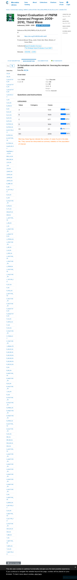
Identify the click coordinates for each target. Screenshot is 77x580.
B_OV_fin (9, 118)
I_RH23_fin (10, 180)
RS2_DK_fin (10, 443)
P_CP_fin (9, 284)
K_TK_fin (9, 209)
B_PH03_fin (10, 127)
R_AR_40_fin (10, 358)
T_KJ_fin (9, 549)
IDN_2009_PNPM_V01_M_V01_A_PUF (48, 9)
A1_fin (8, 73)
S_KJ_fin (9, 510)
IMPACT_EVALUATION (30, 9)
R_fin (8, 367)
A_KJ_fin (9, 103)
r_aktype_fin (10, 346)
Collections (43, 2)
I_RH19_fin (9, 177)
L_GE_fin (9, 247)
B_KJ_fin (9, 112)
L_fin (8, 226)
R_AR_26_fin (10, 355)
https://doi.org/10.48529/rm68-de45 (35, 36)
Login (68, 4)
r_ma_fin (9, 391)
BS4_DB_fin (10, 159)
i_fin (8, 165)
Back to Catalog (14, 563)
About (35, 2)
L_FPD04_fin (10, 239)
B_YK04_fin (10, 143)
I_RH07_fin (9, 171)
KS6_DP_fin (10, 212)
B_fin (8, 109)
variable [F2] (62, 9)
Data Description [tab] (29, 61)
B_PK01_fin (10, 135)
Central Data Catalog (17, 9)
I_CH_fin (9, 162)
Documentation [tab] (43, 61)
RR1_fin (9, 437)
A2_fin (8, 76)
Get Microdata (44, 25)
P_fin (8, 287)
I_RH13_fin (9, 174)
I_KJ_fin (9, 168)
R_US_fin (9, 434)
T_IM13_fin (9, 546)
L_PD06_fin (10, 266)
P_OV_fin (9, 328)
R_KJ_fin (9, 383)
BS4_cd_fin (10, 156)
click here (38, 574)
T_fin (8, 538)
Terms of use (61, 3)
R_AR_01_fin (10, 349)
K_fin (8, 186)
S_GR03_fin (10, 502)
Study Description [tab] (14, 61)
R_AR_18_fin (10, 352)
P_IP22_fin (9, 290)
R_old (8, 394)
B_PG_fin (9, 121)
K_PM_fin (9, 206)
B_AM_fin (9, 106)
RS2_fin (9, 446)
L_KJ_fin (9, 250)
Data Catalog (27, 3)
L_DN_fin (9, 223)
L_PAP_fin (9, 253)
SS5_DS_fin (10, 528)
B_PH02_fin (10, 124)
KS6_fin (9, 215)
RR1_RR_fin (10, 440)
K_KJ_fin (9, 194)
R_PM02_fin (10, 407)
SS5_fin (9, 532)
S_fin (8, 494)
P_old (8, 325)
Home (7, 9)
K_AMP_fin (10, 183)
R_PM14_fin (10, 421)
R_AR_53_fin (10, 364)
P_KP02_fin (10, 322)
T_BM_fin (9, 535)
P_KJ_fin (9, 319)
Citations (53, 2)
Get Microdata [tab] (57, 61)
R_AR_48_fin (10, 361)
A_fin (8, 99)
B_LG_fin (9, 115)
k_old (8, 197)
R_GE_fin (9, 370)
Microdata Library (15, 3)
